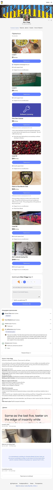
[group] (26, 56)
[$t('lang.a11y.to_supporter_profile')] (5, 326)
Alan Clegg (26, 22)
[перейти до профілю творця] (26, 17)
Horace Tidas (8, 313)
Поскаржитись (38, 483)
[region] (26, 152)
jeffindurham (10, 329)
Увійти (47, 2)
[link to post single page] (26, 418)
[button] (51, 2)
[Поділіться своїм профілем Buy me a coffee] (51, 20)
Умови (31, 483)
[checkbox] (18, 300)
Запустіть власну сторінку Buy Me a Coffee (26, 486)
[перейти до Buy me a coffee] (2, 2)
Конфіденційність (23, 483)
